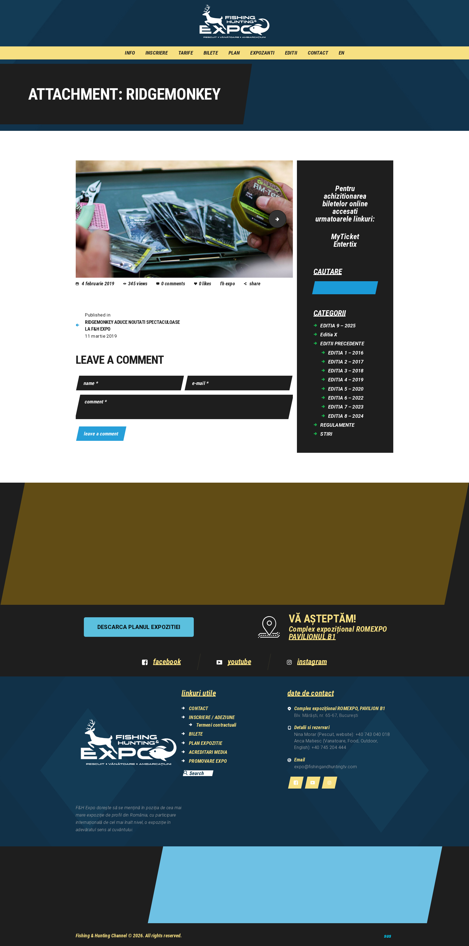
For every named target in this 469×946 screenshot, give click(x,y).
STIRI (326, 434)
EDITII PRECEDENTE (342, 343)
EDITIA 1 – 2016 (345, 353)
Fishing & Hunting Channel (101, 935)
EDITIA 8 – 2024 (345, 416)
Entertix (345, 244)
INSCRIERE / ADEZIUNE (212, 717)
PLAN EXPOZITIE (205, 743)
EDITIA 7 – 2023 (345, 407)
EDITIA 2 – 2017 (345, 362)
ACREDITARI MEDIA (208, 752)
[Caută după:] (345, 288)
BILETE (196, 734)
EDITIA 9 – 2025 (338, 325)
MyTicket (345, 237)
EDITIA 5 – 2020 (345, 389)
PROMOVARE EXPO (208, 761)
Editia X (328, 334)
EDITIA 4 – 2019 (345, 379)
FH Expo (228, 283)
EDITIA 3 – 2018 (345, 371)
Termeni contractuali (216, 725)
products (284, 219)
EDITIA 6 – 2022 (345, 398)
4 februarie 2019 (98, 283)
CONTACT (198, 708)
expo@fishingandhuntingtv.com (325, 766)
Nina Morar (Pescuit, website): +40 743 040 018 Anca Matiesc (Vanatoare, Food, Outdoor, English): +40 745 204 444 (342, 741)
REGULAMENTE (337, 425)
